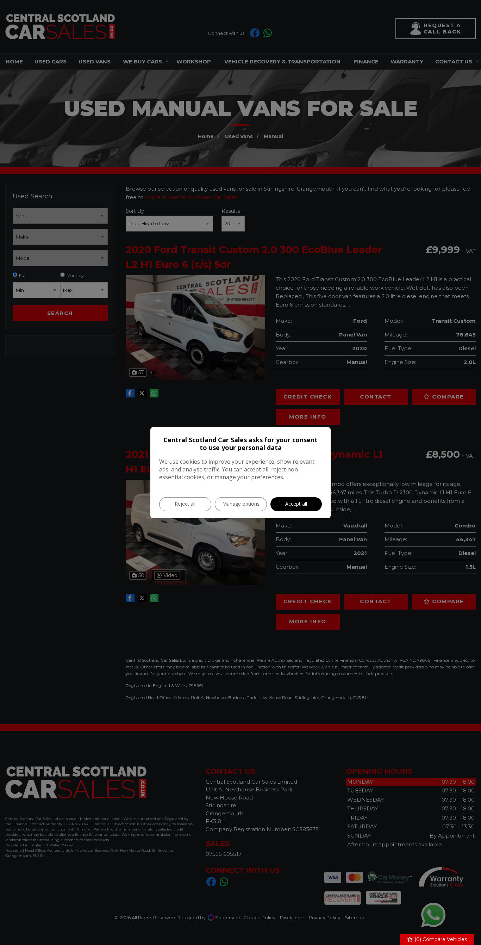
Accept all (296, 503)
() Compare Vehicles (440, 939)
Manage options (241, 503)
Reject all (185, 503)
